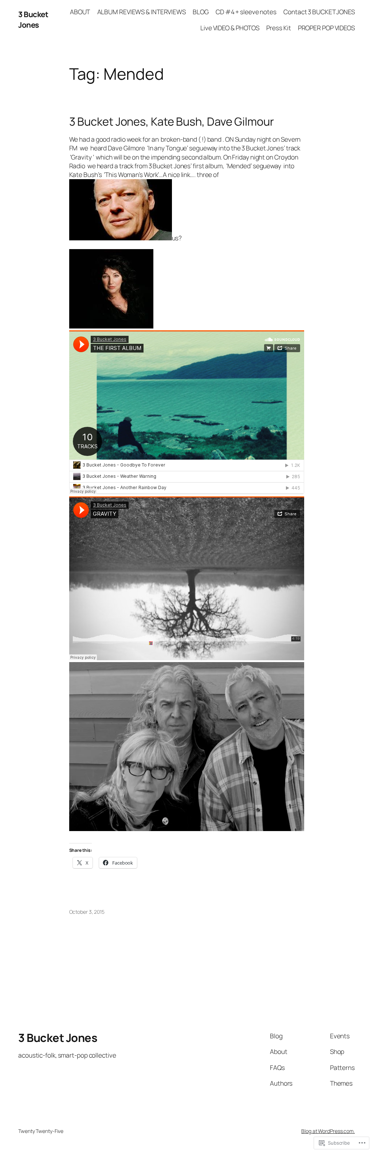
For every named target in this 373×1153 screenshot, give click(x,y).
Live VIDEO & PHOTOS (229, 27)
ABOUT (80, 11)
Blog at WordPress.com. (328, 1131)
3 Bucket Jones (33, 19)
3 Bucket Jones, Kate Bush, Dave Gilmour (171, 121)
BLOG (201, 11)
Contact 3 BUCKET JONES (319, 11)
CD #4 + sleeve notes (246, 11)
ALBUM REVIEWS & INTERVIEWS (141, 11)
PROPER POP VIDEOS (326, 27)
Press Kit (278, 27)
